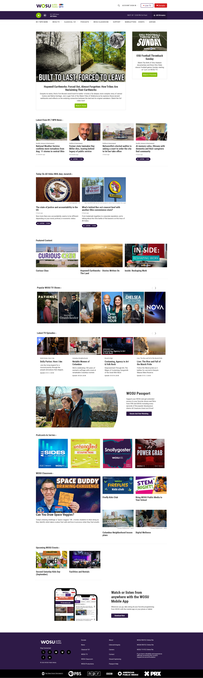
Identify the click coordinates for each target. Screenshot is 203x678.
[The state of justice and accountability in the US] (58, 189)
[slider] (48, 15)
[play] (38, 15)
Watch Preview (149, 74)
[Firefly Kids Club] (118, 485)
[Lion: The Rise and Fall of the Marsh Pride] (149, 346)
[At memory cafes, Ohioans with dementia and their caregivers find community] (151, 132)
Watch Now (81, 105)
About (111, 640)
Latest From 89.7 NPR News (49, 120)
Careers (111, 649)
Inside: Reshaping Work (136, 270)
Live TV (148, 5)
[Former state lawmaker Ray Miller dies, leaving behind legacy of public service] (84, 132)
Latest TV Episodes (46, 333)
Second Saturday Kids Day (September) (48, 573)
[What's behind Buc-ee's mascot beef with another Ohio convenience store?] (104, 189)
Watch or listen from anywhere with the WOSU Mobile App (130, 597)
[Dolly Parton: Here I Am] (53, 346)
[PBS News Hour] (112, 307)
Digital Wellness (143, 532)
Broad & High (109, 358)
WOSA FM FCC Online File (145, 645)
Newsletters (130, 22)
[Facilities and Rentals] (84, 559)
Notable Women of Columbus (81, 363)
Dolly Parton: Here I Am (47, 358)
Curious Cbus (42, 270)
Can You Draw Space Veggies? (55, 514)
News (83, 645)
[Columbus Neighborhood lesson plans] (118, 518)
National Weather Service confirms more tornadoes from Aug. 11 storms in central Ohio (50, 149)
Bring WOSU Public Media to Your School (149, 498)
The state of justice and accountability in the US (57, 208)
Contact (111, 654)
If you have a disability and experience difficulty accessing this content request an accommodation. (149, 655)
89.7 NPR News (42, 22)
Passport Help (113, 664)
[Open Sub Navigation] (138, 5)
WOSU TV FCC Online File (145, 649)
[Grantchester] (68, 307)
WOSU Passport (138, 393)
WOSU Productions (87, 664)
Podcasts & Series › (46, 435)
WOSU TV (56, 22)
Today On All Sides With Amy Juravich (53, 174)
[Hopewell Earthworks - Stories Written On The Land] (101, 255)
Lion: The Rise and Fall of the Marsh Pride (149, 358)
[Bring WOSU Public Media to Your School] (151, 485)
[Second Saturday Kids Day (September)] (51, 559)
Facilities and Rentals (79, 571)
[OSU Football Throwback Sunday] (149, 41)
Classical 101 (70, 22)
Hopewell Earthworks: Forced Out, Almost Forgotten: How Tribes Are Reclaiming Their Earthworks (81, 88)
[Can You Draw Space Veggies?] (68, 494)
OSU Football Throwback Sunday (149, 57)
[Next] (155, 288)
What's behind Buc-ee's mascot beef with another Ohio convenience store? (101, 208)
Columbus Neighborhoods (80, 358)
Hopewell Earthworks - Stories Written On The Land (99, 272)
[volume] (45, 15)
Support (116, 22)
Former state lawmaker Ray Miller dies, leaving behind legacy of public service (82, 149)
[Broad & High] (90, 307)
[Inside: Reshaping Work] (146, 255)
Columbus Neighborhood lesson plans (117, 534)
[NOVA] (155, 307)
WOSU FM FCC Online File (145, 640)
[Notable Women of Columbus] (85, 346)
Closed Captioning (115, 659)
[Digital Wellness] (151, 518)
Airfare (152, 22)
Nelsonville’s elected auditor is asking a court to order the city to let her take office (117, 149)
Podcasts (85, 22)
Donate (161, 5)
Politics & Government (75, 143)
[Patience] (47, 307)
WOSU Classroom (101, 22)
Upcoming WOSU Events (47, 547)
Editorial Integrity (114, 645)
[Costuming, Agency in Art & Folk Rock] (117, 346)
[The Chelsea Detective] (133, 307)
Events (141, 22)
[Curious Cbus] (57, 255)
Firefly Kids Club (110, 497)
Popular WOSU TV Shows (48, 287)
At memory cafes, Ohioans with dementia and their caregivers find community (150, 149)
